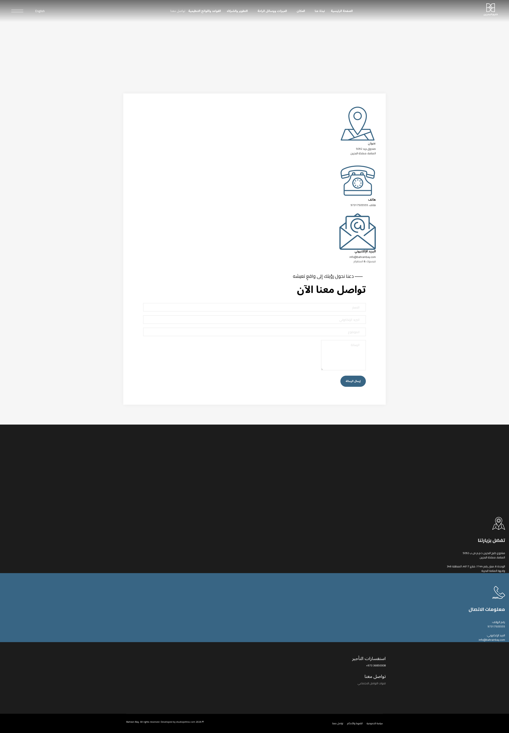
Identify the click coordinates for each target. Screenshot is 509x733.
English (40, 11)
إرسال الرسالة (353, 381)
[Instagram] (384, 692)
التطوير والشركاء (237, 11)
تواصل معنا (177, 11)
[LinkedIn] (376, 692)
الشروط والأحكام (355, 723)
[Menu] (17, 11)
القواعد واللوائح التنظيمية (204, 11)
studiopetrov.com (185, 721)
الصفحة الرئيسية (342, 11)
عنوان (372, 143)
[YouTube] (369, 695)
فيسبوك (371, 261)
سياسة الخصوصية (375, 723)
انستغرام (358, 261)
